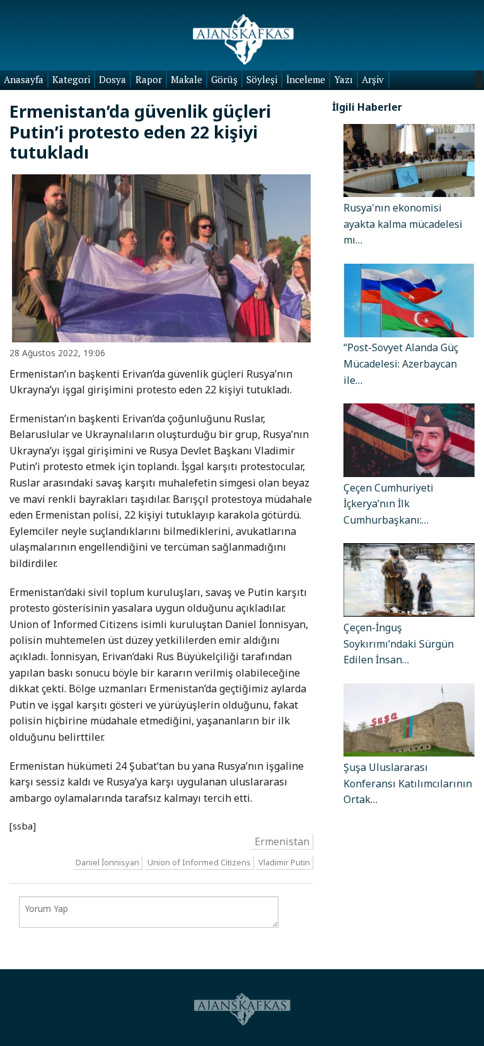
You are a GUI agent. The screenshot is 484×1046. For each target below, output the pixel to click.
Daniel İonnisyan (107, 863)
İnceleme (305, 79)
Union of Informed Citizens (199, 863)
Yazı (343, 79)
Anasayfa (23, 79)
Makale (186, 79)
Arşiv (373, 79)
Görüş (224, 79)
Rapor (148, 79)
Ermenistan (282, 841)
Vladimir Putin (284, 863)
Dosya (112, 79)
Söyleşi (261, 79)
